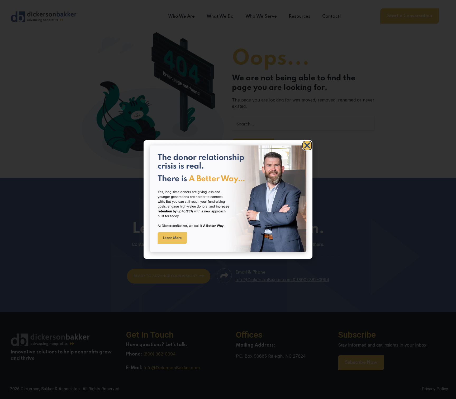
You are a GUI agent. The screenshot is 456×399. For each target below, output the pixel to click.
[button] (307, 145)
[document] (228, 199)
